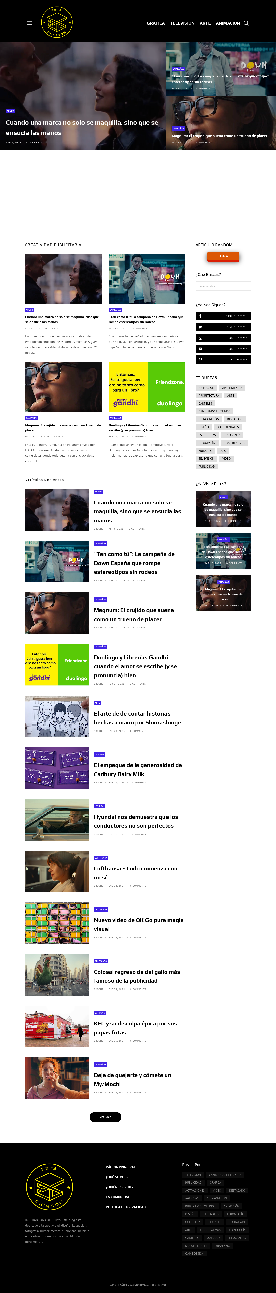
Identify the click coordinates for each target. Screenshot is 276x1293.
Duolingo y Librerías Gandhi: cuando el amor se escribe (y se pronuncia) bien (145, 427)
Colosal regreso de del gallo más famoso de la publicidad (137, 976)
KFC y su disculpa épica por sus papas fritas (135, 1028)
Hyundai (99, 806)
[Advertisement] (138, 194)
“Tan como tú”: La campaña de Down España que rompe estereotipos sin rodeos (219, 79)
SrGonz (99, 529)
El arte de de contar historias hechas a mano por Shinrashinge (137, 718)
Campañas (178, 68)
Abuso (10, 111)
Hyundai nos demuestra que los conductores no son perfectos (136, 821)
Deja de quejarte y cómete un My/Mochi (132, 1079)
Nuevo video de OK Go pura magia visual (139, 924)
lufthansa (101, 858)
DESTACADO (101, 909)
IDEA (223, 256)
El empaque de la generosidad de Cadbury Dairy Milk (138, 769)
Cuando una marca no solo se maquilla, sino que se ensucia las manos (82, 127)
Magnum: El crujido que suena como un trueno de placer (219, 136)
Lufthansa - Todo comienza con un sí (136, 873)
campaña (100, 1013)
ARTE (97, 703)
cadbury (99, 754)
